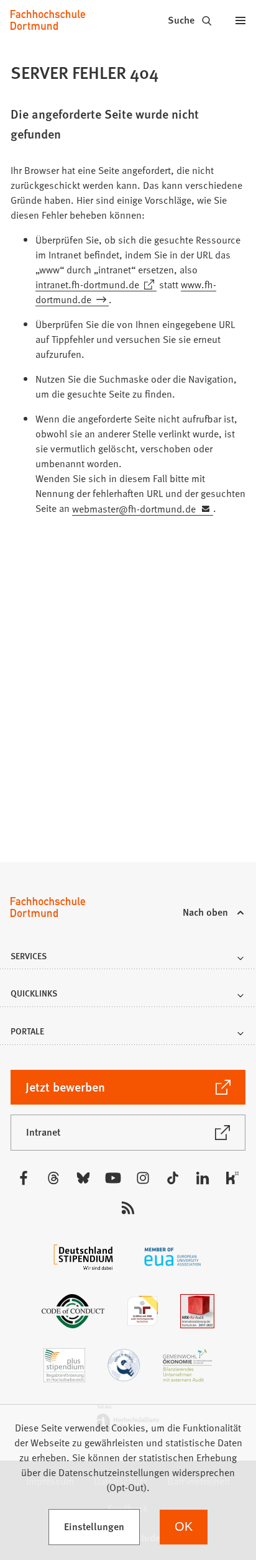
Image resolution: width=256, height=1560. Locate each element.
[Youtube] (113, 1178)
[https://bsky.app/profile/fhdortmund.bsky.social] (83, 1178)
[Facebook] (24, 1178)
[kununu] (232, 1178)
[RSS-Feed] (128, 1208)
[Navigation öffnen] (240, 20)
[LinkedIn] (202, 1178)
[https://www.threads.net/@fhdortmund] (53, 1178)
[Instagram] (143, 1178)
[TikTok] (173, 1178)
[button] (128, 959)
